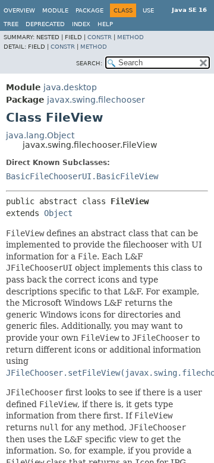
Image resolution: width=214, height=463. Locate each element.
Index (81, 24)
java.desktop (70, 87)
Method (130, 37)
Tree (11, 24)
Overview (19, 10)
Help (105, 24)
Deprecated (45, 24)
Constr (99, 37)
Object (58, 213)
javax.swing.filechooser (96, 99)
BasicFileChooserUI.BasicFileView (82, 176)
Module (55, 10)
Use (148, 10)
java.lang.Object (40, 135)
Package (89, 10)
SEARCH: (89, 63)
